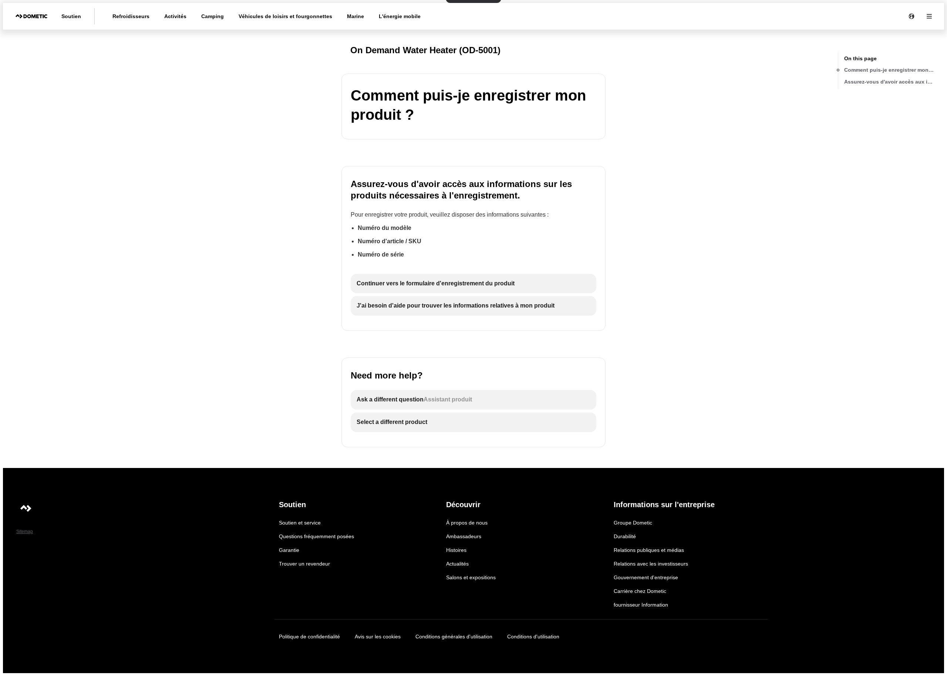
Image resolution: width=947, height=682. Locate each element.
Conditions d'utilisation (533, 636)
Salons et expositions (471, 577)
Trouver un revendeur (304, 564)
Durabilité (625, 536)
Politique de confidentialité (309, 636)
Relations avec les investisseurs (651, 564)
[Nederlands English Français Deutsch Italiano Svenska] (911, 16)
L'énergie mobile (400, 16)
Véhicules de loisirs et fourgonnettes (285, 16)
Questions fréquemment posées (316, 536)
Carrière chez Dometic (640, 591)
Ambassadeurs (463, 536)
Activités (175, 16)
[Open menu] (929, 16)
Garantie (289, 550)
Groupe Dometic (633, 523)
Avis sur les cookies (378, 636)
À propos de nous (467, 523)
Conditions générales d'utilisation (453, 636)
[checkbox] (473, 284)
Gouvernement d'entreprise (646, 577)
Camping (212, 16)
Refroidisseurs (130, 16)
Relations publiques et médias (649, 550)
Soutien (71, 16)
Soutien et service (300, 523)
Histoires (456, 550)
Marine (355, 16)
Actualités (457, 564)
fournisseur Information (641, 605)
